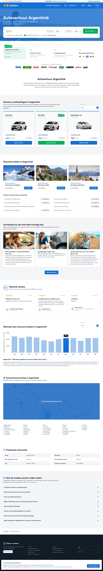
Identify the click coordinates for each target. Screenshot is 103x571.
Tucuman (85, 426)
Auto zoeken (28, 188)
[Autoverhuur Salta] (51, 173)
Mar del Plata (27, 429)
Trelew (84, 425)
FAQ (65, 5)
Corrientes (7, 432)
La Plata (26, 428)
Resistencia (46, 431)
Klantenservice (72, 5)
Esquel (26, 425)
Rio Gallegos (47, 432)
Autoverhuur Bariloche (77, 185)
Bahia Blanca (8, 425)
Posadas (46, 426)
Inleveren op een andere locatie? (14, 35)
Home (7, 531)
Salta (64, 426)
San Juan (65, 428)
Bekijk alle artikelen (52, 272)
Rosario (65, 425)
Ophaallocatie (9, 30)
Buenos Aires (8, 428)
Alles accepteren (93, 566)
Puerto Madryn (47, 429)
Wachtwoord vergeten (57, 548)
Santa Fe (65, 434)
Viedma (85, 429)
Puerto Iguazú (47, 428)
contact (29, 482)
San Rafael (65, 432)
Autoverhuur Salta (43, 185)
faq (16, 482)
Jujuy (25, 426)
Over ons (30, 546)
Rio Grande (46, 434)
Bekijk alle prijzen (18, 143)
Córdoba (7, 431)
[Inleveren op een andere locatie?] (6, 35)
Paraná (26, 434)
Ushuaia (85, 428)
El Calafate (7, 434)
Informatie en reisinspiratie (34, 550)
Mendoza (26, 431)
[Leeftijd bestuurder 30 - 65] (25, 35)
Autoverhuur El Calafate (12, 185)
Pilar (45, 425)
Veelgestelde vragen (32, 548)
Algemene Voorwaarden (33, 554)
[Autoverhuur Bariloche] (84, 173)
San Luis (65, 429)
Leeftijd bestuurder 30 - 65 (32, 35)
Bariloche (7, 426)
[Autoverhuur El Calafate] (18, 173)
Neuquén (26, 432)
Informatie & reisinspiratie (52, 5)
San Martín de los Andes (69, 431)
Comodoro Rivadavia (10, 429)
